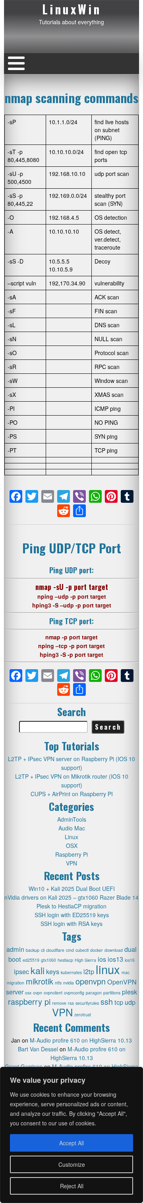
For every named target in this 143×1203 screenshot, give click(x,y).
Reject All (71, 1186)
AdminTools (71, 819)
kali (37, 970)
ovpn (37, 993)
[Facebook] (16, 497)
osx (28, 993)
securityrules (87, 1003)
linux (108, 969)
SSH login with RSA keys (71, 924)
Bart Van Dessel (38, 1049)
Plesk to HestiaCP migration (71, 906)
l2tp (88, 971)
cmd (70, 950)
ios (102, 959)
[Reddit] (64, 511)
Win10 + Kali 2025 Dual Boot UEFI (72, 888)
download (113, 950)
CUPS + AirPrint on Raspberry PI (72, 794)
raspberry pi (29, 1001)
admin (15, 949)
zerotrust (82, 1014)
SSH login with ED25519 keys (72, 915)
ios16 (130, 960)
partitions (111, 993)
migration (15, 983)
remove (59, 1003)
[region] (71, 1135)
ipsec (21, 971)
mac (125, 972)
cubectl (82, 950)
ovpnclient (53, 993)
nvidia (68, 983)
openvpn (90, 981)
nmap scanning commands (71, 97)
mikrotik (39, 981)
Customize (71, 1164)
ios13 (115, 959)
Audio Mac (71, 828)
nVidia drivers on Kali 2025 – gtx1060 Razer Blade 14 (71, 897)
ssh (106, 1001)
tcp (118, 1002)
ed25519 (31, 960)
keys (52, 971)
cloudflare (55, 950)
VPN (71, 863)
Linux (71, 837)
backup (32, 950)
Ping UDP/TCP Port (71, 548)
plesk (129, 991)
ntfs (58, 983)
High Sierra (85, 960)
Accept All (71, 1143)
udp (130, 1002)
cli (42, 950)
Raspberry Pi (71, 854)
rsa (71, 1003)
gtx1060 (48, 960)
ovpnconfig (74, 993)
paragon (94, 993)
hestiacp (65, 960)
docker (96, 950)
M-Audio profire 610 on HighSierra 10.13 (81, 1040)
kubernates (71, 972)
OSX (71, 846)
